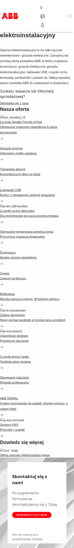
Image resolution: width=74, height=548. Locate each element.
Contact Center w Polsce (27, 539)
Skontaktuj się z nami (31, 514)
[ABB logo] (10, 16)
